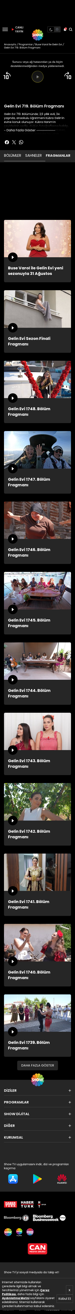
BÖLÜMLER (12, 155)
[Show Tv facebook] (7, 142)
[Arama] (71, 29)
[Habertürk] (10, 1204)
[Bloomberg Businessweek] (49, 1218)
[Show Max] (30, 1232)
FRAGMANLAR (58, 155)
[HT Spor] (42, 1204)
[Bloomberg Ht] (16, 1218)
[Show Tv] (37, 35)
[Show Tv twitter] (14, 142)
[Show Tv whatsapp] (21, 142)
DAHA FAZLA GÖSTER (37, 1065)
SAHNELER (33, 155)
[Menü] (5, 29)
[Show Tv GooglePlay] (37, 1179)
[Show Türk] (19, 1232)
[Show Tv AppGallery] (62, 1179)
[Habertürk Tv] (27, 1204)
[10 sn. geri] (7, 75)
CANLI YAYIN (18, 29)
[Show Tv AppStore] (13, 1179)
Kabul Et (64, 1298)
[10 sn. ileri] (68, 75)
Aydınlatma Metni (15, 1298)
